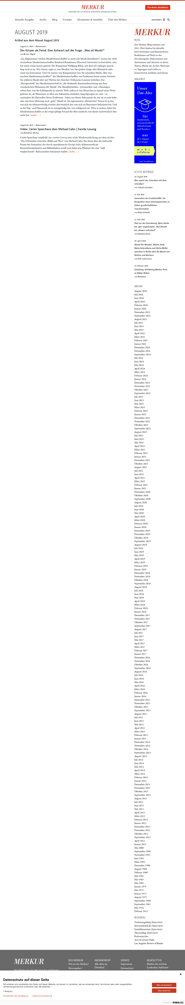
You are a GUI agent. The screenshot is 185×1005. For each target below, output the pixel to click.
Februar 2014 (141, 777)
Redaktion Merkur (31, 132)
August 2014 (140, 756)
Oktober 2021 (141, 463)
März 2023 (139, 407)
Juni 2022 (139, 439)
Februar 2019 (141, 565)
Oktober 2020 (141, 495)
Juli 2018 (138, 590)
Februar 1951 (141, 911)
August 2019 (140, 544)
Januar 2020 (140, 527)
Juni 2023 (139, 400)
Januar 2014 (140, 780)
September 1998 (142, 851)
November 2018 (142, 576)
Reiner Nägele (29, 54)
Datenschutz (127, 968)
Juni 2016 (139, 678)
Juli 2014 (138, 759)
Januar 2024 (140, 379)
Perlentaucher (141, 936)
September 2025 (142, 315)
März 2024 (139, 372)
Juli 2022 (138, 435)
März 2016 (139, 689)
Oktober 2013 (141, 791)
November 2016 (142, 661)
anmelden (157, 19)
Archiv (43, 19)
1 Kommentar (40, 46)
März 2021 (139, 481)
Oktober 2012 (141, 833)
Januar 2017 (140, 654)
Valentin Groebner (145, 187)
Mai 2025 (139, 329)
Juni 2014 (139, 763)
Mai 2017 (139, 639)
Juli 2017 (138, 632)
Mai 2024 (139, 365)
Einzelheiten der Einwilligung (15, 996)
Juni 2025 (139, 326)
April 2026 (139, 301)
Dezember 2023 (142, 382)
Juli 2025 (138, 322)
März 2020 (139, 520)
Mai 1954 (139, 907)
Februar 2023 (141, 410)
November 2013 (142, 787)
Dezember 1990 (142, 865)
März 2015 (139, 731)
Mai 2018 (139, 597)
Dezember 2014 (142, 742)
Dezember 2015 (142, 699)
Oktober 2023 (141, 389)
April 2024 (139, 368)
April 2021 (139, 477)
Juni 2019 (139, 551)
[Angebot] (145, 122)
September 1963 (142, 904)
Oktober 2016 (141, 664)
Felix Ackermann (145, 258)
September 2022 (142, 428)
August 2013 (140, 798)
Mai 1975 (139, 890)
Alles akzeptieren (164, 985)
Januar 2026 (140, 308)
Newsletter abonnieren (157, 7)
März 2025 (139, 336)
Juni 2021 (139, 474)
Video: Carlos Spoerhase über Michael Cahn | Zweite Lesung (58, 129)
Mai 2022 (139, 442)
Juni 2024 (139, 361)
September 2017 (142, 625)
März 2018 (139, 604)
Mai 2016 (139, 682)
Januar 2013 (140, 823)
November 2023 (142, 386)
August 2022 (140, 432)
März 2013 (139, 816)
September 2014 (142, 752)
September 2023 (142, 393)
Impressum (126, 964)
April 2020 (139, 516)
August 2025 (140, 319)
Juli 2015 (138, 717)
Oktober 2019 (141, 537)
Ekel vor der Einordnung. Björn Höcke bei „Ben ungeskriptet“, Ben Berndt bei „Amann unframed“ (151, 227)
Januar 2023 (140, 414)
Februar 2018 (141, 608)
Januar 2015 (140, 738)
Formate (67, 19)
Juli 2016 (138, 675)
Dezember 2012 (142, 826)
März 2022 (139, 449)
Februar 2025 (141, 340)
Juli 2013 (138, 802)
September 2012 (142, 837)
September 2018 (142, 583)
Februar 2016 (141, 692)
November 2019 (142, 534)
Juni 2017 (139, 636)
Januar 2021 (140, 488)
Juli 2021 (138, 470)
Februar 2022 (141, 453)
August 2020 (140, 502)
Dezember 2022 (142, 417)
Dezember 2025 (142, 312)
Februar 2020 (141, 523)
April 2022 (139, 446)
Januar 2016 (140, 696)
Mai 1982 (139, 883)
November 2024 (142, 351)
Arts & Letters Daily (144, 939)
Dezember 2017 (142, 615)
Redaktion (142, 276)
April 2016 (139, 685)
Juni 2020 (139, 509)
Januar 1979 (140, 886)
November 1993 (142, 854)
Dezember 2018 (142, 573)
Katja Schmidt (144, 212)
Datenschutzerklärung (42, 996)
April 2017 (139, 643)
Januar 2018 (140, 611)
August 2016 (140, 671)
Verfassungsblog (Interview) (148, 922)
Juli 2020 (138, 506)
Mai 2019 (139, 555)
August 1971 (140, 897)
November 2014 (142, 745)
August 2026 (140, 291)
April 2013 (139, 812)
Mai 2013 (139, 809)
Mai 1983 (139, 879)
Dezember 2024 (142, 347)
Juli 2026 (138, 294)
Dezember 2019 (142, 530)
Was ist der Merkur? (78, 964)
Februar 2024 (141, 375)
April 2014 (139, 770)
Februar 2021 (141, 484)
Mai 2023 (139, 403)
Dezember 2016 (142, 657)
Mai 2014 (139, 766)
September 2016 (142, 668)
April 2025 (139, 333)
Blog (54, 19)
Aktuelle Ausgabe (24, 19)
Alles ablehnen (164, 990)
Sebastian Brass (144, 233)
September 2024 (142, 354)
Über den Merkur (117, 19)
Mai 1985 (139, 876)
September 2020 (142, 499)
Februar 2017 (141, 650)
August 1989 (140, 869)
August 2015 (140, 713)
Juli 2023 (138, 396)
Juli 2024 (138, 358)
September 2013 (142, 795)
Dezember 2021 (142, 460)
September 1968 (142, 900)
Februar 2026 (141, 305)
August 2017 (140, 629)
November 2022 (142, 421)
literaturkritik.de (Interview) (148, 925)
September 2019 (142, 541)
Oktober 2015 (141, 706)
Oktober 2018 (141, 580)
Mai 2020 (139, 513)
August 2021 (140, 467)
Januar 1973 (140, 893)
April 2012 (139, 840)
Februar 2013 (141, 819)
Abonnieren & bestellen (90, 19)
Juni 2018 (139, 594)
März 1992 (139, 862)
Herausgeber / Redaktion (75, 969)
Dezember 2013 (142, 784)
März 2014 (139, 773)
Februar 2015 (141, 735)
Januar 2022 (140, 456)
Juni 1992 (139, 858)
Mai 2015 (139, 724)
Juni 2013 (139, 805)
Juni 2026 (139, 298)
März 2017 (139, 647)
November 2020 (142, 491)
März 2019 (139, 562)
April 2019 (139, 558)
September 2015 (142, 710)
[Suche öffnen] (168, 19)
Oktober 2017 (141, 622)
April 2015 (139, 728)
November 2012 (142, 830)
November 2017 (142, 618)
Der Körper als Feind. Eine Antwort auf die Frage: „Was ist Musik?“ (62, 50)
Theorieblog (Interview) (146, 932)
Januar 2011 (140, 844)
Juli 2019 (138, 548)
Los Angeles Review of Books (148, 943)
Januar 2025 (140, 343)
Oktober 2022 (141, 425)
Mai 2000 (139, 847)
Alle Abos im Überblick (101, 965)
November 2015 (142, 703)
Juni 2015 (139, 721)
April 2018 (139, 601)
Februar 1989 (141, 872)
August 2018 (140, 587)
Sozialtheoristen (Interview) (148, 929)
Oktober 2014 (141, 749)
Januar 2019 (140, 569)
